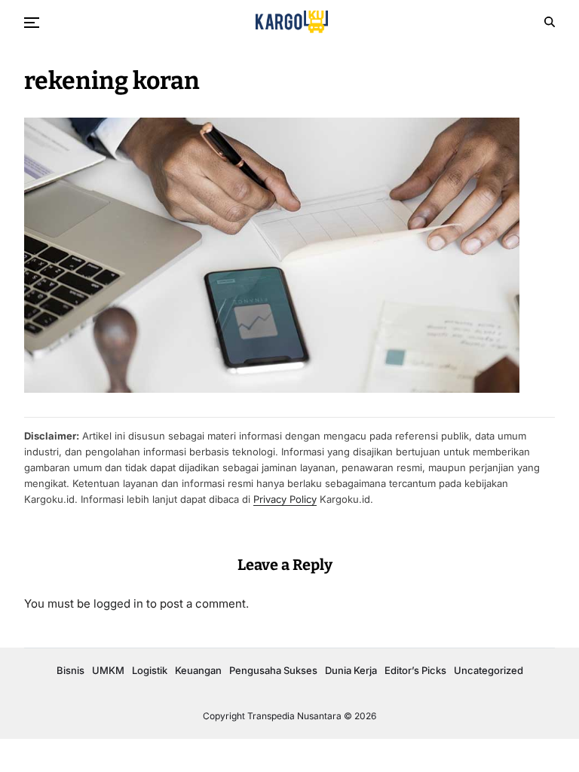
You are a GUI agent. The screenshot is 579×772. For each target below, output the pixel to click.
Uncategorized (488, 670)
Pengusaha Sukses (273, 670)
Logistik (149, 670)
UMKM (108, 670)
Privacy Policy (285, 499)
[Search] (549, 22)
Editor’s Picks (415, 670)
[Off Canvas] (31, 22)
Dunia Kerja (351, 670)
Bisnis (70, 670)
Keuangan (198, 670)
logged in (118, 603)
